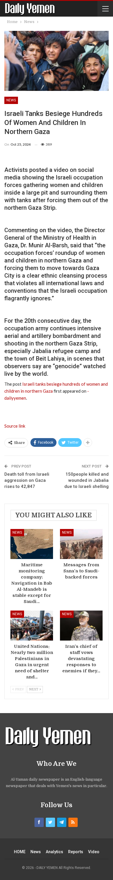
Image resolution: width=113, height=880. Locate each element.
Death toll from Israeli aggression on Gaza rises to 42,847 (26, 480)
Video (93, 851)
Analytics (54, 851)
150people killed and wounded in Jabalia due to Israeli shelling (86, 480)
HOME (19, 851)
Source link (14, 425)
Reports (75, 851)
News (11, 100)
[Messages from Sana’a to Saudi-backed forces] (81, 544)
